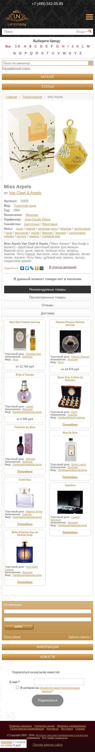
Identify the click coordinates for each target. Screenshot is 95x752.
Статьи (47, 86)
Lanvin (29, 406)
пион (9, 233)
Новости (47, 657)
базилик (65, 228)
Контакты (53, 728)
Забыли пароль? (79, 636)
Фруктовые (49, 224)
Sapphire (70, 485)
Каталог (47, 77)
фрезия (47, 233)
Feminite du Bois (25, 427)
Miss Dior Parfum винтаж (24, 322)
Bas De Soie (70, 432)
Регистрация (12, 636)
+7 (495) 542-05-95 (47, 4)
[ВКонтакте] (22, 267)
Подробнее (70, 424)
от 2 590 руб (25, 419)
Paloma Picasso (80, 356)
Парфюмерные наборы (71, 417)
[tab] (47, 289)
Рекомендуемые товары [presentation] (47, 289)
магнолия (21, 233)
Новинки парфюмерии (71, 726)
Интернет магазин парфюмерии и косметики (62, 735)
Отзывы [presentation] (47, 305)
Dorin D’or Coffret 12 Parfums (70, 379)
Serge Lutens (78, 464)
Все (8, 46)
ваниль (34, 236)
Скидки (80, 728)
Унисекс (72, 414)
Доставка (67, 728)
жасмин (60, 233)
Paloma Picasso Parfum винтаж (70, 323)
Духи (15, 359)
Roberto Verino (34, 511)
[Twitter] (27, 267)
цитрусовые (82, 228)
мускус (22, 236)
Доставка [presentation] (47, 313)
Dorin (74, 412)
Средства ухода (44, 726)
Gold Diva (25, 479)
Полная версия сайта (47, 744)
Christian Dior (33, 353)
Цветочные (31, 224)
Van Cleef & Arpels (25, 193)
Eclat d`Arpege (25, 374)
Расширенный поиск (16, 68)
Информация (48, 647)
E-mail (14, 682)
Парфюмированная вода (27, 412)
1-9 (17, 46)
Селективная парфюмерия (27, 728)
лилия (35, 233)
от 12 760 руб (25, 366)
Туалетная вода (25, 205)
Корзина (6, 742)
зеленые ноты (47, 228)
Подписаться (47, 700)
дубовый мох (51, 236)
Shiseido (30, 459)
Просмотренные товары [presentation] (47, 297)
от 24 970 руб (70, 369)
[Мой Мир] (41, 267)
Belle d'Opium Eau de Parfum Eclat (25, 533)
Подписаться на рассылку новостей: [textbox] (36, 672)
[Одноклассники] (36, 267)
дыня (19, 228)
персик (30, 228)
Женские (32, 215)
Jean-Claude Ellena (37, 219)
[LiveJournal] (32, 267)
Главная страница (20, 726)
